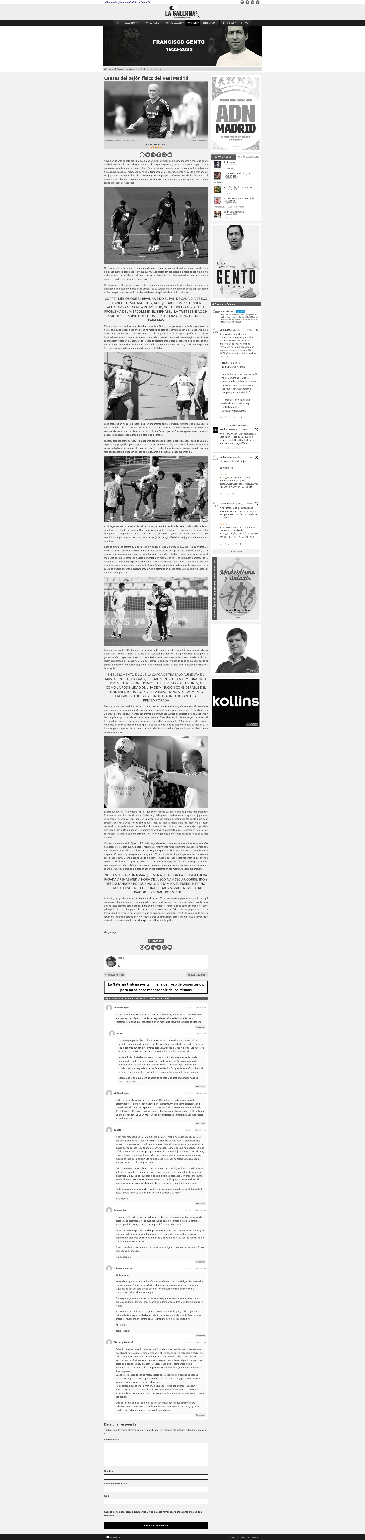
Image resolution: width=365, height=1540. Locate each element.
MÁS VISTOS (224, 157)
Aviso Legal (233, 1537)
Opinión (120, 69)
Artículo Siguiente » (197, 974)
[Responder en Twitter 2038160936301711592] (221, 448)
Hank (119, 141)
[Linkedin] (153, 154)
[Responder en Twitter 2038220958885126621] (221, 417)
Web (106, 1496)
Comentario (111, 1439)
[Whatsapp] (164, 154)
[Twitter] (147, 154)
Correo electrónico (115, 1483)
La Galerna (218, 182)
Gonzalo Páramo (230, 168)
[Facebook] (142, 154)
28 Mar (249, 504)
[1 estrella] (151, 147)
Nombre (109, 1471)
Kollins (223, 429)
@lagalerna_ (238, 330)
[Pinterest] (158, 154)
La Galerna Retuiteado (238, 425)
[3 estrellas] (156, 147)
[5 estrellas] (160, 147)
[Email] (169, 154)
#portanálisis (226, 467)
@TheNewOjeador (229, 433)
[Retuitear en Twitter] (227, 425)
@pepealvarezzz (247, 433)
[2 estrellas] (154, 147)
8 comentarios (201, 141)
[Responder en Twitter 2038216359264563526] (221, 495)
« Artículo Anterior (114, 974)
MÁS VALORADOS (249, 157)
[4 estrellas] (158, 147)
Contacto (245, 1537)
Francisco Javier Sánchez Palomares (229, 207)
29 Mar (249, 330)
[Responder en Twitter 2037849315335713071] (221, 544)
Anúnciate (255, 1537)
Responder (200, 1027)
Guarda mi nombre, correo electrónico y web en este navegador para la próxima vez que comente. (153, 1514)
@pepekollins (234, 429)
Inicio (109, 69)
